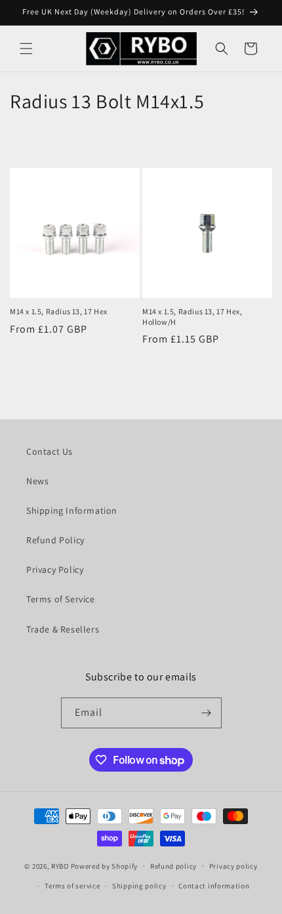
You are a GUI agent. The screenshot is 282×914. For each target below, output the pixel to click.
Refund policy (173, 866)
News (37, 481)
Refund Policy (55, 540)
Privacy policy (233, 866)
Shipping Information (71, 510)
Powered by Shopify (104, 865)
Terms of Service (60, 599)
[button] (26, 48)
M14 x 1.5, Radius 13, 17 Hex (59, 311)
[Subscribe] (206, 712)
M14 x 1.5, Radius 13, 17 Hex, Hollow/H (192, 316)
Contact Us (49, 451)
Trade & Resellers (62, 629)
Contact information (213, 885)
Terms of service (72, 885)
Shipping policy (139, 885)
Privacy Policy (54, 569)
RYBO (61, 865)
